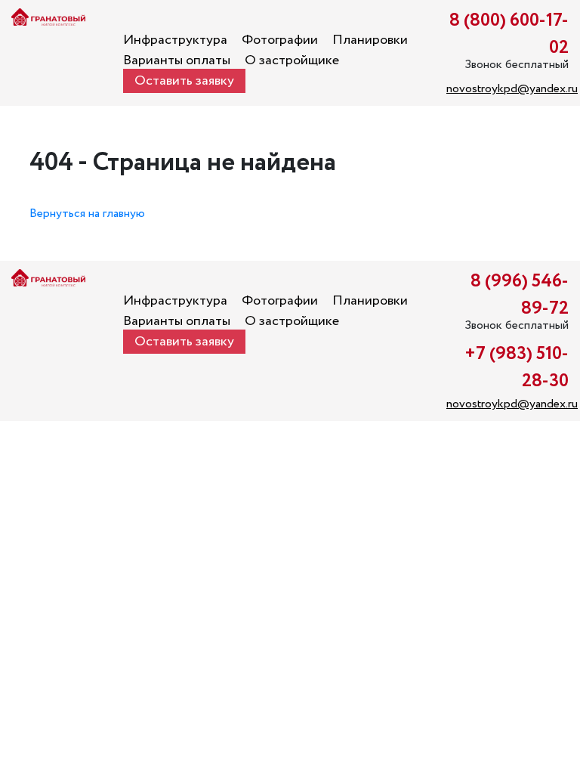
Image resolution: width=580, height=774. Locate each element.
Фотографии (280, 40)
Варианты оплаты (176, 60)
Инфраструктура (175, 40)
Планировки (370, 40)
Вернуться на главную (87, 213)
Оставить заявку (184, 81)
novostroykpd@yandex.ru (512, 89)
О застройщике (292, 60)
